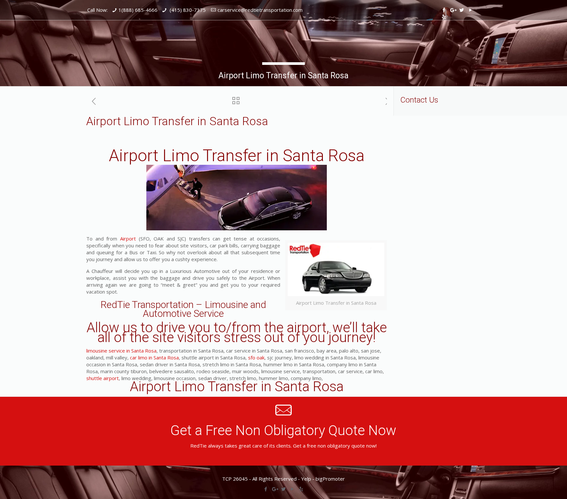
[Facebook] (443, 10)
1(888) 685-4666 (138, 10)
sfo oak (256, 357)
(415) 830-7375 (187, 10)
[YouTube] (470, 10)
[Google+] (452, 10)
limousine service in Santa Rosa (121, 350)
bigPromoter (330, 478)
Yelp (306, 478)
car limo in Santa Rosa (154, 357)
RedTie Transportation (147, 304)
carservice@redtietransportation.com (260, 10)
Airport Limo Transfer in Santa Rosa (237, 155)
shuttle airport (102, 378)
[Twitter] (461, 10)
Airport (128, 238)
